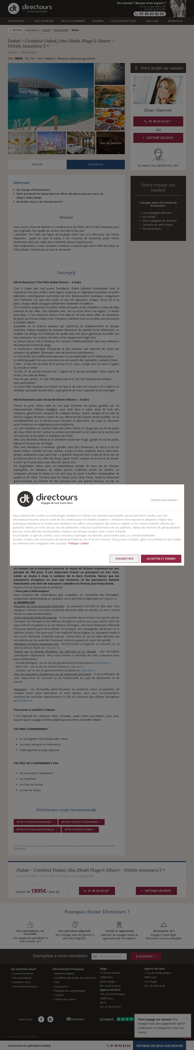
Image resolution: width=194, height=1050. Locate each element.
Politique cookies (78, 543)
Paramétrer (124, 558)
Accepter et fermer (161, 558)
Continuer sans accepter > (164, 499)
